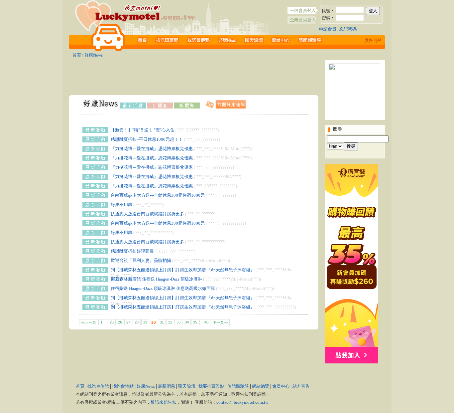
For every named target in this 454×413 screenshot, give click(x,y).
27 (128, 322)
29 (145, 322)
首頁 (76, 55)
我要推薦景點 (211, 386)
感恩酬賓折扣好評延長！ (134, 251)
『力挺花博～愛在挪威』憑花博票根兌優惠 (152, 148)
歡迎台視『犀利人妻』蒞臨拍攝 (141, 260)
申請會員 (327, 29)
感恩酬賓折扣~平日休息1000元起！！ (147, 139)
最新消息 (166, 386)
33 (178, 322)
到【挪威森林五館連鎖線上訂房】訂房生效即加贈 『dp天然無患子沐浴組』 (183, 269)
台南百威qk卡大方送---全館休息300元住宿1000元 (158, 195)
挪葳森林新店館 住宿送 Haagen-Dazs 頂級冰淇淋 (156, 279)
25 (112, 322)
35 (195, 322)
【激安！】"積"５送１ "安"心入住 (142, 129)
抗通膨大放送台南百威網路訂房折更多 (147, 213)
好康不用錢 (121, 204)
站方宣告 (301, 386)
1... (102, 322)
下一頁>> (220, 322)
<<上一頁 (88, 322)
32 (170, 322)
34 (187, 322)
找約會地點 (123, 386)
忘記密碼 (348, 29)
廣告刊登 (373, 40)
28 (137, 322)
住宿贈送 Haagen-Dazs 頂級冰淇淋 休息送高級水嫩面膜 (163, 288)
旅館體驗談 (238, 386)
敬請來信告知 (163, 402)
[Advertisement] (194, 75)
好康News (93, 55)
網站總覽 (260, 386)
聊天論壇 (186, 386)
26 (120, 322)
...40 (204, 322)
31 (162, 322)
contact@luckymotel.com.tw (242, 402)
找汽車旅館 (98, 386)
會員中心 (280, 386)
